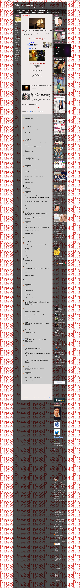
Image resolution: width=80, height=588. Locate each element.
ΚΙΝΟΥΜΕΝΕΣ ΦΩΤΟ (57, 532)
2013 (55, 551)
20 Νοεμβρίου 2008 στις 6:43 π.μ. (29, 369)
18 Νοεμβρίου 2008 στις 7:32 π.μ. (29, 233)
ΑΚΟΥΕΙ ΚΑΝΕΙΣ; (58, 568)
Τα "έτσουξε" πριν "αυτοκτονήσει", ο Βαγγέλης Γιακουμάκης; (61, 314)
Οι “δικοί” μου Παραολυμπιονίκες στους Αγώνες (22, 12)
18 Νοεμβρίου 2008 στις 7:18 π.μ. (29, 208)
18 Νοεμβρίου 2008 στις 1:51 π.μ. (29, 118)
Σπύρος (26, 322)
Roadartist (26, 210)
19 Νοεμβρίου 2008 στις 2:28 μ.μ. (29, 349)
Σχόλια (56, 544)
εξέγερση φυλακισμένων (27, 112)
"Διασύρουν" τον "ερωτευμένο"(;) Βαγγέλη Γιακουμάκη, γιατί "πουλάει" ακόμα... (60, 338)
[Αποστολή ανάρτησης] (38, 111)
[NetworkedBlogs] (59, 381)
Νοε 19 (57, 566)
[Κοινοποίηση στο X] (41, 111)
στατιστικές (39, 112)
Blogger (43, 585)
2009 (55, 556)
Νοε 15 (57, 569)
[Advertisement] (37, 390)
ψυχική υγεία (45, 112)
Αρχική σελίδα (36, 397)
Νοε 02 (57, 577)
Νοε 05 (57, 576)
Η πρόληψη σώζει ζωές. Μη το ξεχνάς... (61, 325)
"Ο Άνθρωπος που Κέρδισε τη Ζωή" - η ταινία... (41, 10)
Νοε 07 (57, 574)
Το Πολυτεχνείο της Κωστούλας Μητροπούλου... (60, 331)
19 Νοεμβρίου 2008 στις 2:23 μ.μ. (29, 341)
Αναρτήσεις (56, 543)
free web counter (55, 370)
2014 (55, 550)
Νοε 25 (57, 562)
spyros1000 (26, 338)
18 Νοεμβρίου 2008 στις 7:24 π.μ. (29, 218)
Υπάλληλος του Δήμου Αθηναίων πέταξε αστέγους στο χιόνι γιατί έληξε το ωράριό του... (60, 362)
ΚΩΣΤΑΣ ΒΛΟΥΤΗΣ (27, 126)
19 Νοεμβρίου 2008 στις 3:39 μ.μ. (29, 355)
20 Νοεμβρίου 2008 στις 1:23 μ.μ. (29, 380)
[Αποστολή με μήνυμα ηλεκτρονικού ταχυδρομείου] (39, 111)
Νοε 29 (57, 560)
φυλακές (42, 112)
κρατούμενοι (33, 112)
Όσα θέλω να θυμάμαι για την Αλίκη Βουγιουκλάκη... (61, 307)
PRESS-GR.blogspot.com (58, 510)
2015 (55, 549)
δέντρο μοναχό (57, 534)
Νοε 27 (57, 561)
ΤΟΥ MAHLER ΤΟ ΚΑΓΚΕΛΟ (59, 526)
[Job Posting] (54, 505)
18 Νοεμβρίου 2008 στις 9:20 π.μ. (29, 263)
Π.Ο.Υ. (36, 112)
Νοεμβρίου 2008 (58, 559)
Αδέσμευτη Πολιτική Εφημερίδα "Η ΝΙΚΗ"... (54, 12)
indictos (26, 257)
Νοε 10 (57, 573)
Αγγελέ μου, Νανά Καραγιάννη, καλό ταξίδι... (61, 319)
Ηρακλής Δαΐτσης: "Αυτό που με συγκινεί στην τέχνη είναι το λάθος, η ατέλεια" (59, 536)
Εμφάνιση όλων (63, 541)
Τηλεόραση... (30, 10)
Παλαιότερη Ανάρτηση (48, 397)
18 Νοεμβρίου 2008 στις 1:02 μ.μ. (29, 297)
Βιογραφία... (24, 10)
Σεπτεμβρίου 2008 (58, 580)
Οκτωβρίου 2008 (58, 579)
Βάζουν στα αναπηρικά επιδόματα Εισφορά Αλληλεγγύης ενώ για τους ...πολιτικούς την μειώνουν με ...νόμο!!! (61, 356)
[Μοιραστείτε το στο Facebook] (42, 111)
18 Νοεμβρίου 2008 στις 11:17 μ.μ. (29, 304)
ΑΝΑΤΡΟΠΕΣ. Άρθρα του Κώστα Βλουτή (38, 12)
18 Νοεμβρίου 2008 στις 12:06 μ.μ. (29, 281)
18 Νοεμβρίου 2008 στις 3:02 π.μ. (29, 151)
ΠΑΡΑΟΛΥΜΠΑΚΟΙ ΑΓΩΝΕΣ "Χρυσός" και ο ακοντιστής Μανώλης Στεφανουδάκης (61, 348)
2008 (55, 557)
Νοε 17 (57, 567)
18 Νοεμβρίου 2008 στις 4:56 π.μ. (29, 162)
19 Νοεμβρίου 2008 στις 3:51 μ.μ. (29, 362)
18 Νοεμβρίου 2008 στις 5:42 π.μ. (29, 188)
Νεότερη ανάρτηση (25, 397)
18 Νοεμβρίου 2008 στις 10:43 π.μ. (29, 275)
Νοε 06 (57, 575)
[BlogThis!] (40, 111)
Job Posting (55, 504)
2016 (55, 548)
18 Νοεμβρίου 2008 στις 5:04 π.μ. (29, 182)
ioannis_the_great (27, 299)
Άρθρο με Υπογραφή (24, 5)
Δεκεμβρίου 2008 (58, 558)
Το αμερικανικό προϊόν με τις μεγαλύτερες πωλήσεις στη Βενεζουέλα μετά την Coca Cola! (59, 512)
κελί (31, 112)
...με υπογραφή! (17, 10)
